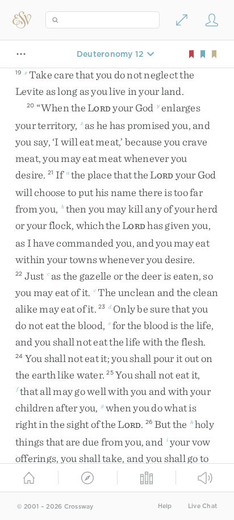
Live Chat (202, 506)
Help (165, 506)
